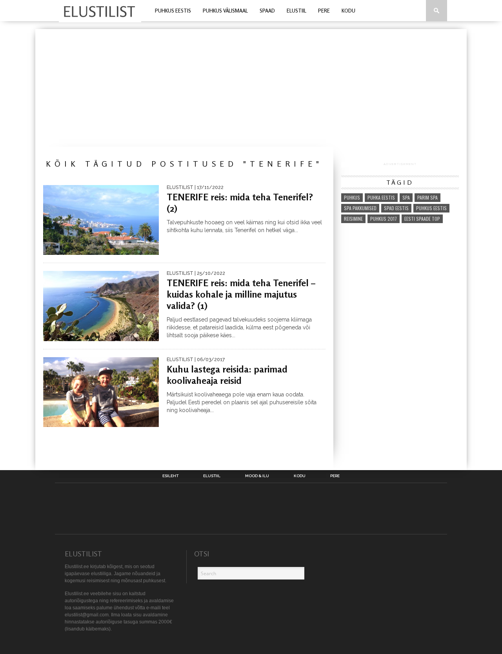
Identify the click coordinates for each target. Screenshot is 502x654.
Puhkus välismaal (225, 10)
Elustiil (296, 10)
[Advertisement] (251, 88)
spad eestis (396, 208)
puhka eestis (381, 197)
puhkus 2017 (383, 218)
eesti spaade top (422, 218)
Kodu (348, 10)
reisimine (353, 218)
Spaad (267, 10)
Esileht (170, 476)
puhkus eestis (431, 208)
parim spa (427, 197)
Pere (324, 10)
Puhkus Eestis (173, 10)
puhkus (352, 197)
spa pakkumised (360, 208)
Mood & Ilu (257, 476)
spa (406, 197)
